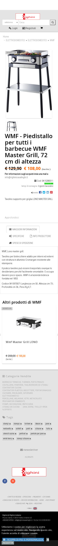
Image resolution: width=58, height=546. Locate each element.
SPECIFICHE (18, 236)
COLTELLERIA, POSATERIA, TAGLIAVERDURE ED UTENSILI (25, 385)
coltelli (18, 429)
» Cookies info (20, 503)
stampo (17, 424)
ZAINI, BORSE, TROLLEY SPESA (35, 407)
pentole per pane (37, 433)
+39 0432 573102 (8, 520)
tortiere (27, 424)
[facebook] (4, 481)
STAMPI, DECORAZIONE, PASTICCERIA (17, 404)
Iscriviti (29, 457)
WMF (52, 40)
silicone (38, 429)
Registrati (30, 28)
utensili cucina (8, 433)
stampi (6, 424)
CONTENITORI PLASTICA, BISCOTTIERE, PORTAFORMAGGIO (26, 390)
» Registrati (38, 503)
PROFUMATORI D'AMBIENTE (13, 401)
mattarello (7, 429)
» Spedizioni (26, 497)
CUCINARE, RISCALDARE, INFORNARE (17, 393)
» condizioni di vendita (10, 500)
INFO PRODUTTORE (42, 236)
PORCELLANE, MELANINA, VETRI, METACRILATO (22, 398)
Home (6, 36)
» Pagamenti (36, 497)
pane (47, 424)
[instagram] (12, 481)
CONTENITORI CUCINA (11, 388)
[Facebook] (40, 193)
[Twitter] (43, 193)
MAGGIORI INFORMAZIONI (24, 229)
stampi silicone (23, 438)
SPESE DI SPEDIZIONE (22, 243)
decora (37, 424)
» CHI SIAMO (46, 497)
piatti (28, 429)
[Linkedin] (47, 193)
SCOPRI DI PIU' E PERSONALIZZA (24, 539)
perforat (22, 433)
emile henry (7, 438)
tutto (48, 429)
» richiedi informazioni (29, 500)
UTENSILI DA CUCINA (10, 407)
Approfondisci (12, 217)
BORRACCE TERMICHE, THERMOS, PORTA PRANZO (23, 382)
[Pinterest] (51, 193)
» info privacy (50, 500)
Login (14, 28)
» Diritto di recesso (14, 497)
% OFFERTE (7, 410)
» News (41, 500)
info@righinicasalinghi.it (16, 177)
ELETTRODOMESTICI (15, 40)
